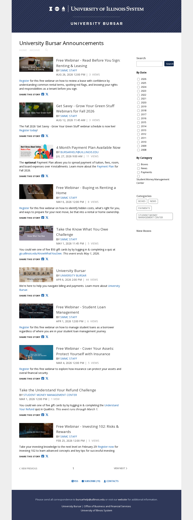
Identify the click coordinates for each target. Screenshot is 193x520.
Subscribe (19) (92, 481)
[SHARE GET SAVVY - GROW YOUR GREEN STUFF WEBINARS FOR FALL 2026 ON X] (46, 136)
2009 (143, 145)
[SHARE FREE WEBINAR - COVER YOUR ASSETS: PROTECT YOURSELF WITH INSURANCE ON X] (46, 378)
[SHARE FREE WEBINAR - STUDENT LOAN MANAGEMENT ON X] (46, 337)
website (122, 499)
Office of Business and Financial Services (108, 506)
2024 (143, 87)
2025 (143, 83)
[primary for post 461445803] (36, 274)
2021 (143, 98)
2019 (143, 106)
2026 (143, 79)
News (144, 168)
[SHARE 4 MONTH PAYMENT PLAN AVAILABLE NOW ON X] (46, 176)
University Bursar (71, 270)
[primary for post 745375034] (36, 151)
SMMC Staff (68, 70)
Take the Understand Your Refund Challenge (57, 390)
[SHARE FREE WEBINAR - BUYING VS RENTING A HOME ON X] (46, 217)
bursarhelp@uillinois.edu (90, 499)
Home (23, 50)
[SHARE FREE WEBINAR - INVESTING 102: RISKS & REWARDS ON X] (46, 456)
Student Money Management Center (50, 395)
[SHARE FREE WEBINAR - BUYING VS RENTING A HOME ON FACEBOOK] (42, 217)
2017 (143, 114)
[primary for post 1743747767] (36, 191)
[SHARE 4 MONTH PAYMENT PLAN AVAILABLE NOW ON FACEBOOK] (42, 176)
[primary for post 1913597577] (36, 430)
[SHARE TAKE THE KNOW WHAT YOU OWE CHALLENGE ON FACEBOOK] (42, 259)
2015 (143, 122)
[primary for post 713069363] (36, 64)
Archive (35, 50)
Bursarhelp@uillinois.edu (79, 152)
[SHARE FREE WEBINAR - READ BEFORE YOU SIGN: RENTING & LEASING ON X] (46, 94)
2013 (143, 130)
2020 (143, 102)
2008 (143, 149)
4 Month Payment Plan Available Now (88, 147)
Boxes (144, 164)
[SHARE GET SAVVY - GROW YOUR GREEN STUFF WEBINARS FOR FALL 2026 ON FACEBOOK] (42, 136)
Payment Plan (105, 166)
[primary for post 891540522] (36, 352)
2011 (143, 138)
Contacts (112, 481)
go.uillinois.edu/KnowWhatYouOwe (40, 253)
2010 (143, 142)
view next (120, 468)
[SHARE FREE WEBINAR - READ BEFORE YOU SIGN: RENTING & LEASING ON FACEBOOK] (42, 94)
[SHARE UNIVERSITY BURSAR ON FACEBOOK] (42, 295)
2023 (143, 90)
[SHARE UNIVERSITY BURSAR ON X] (46, 295)
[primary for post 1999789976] (36, 109)
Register (24, 80)
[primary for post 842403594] (36, 311)
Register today (28, 130)
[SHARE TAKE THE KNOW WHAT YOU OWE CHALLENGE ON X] (46, 259)
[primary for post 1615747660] (36, 233)
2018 (143, 110)
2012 (143, 134)
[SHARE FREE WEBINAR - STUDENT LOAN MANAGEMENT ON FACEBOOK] (42, 337)
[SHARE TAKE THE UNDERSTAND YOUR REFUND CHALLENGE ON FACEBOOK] (42, 415)
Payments (146, 172)
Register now (106, 446)
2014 (143, 126)
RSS (76, 481)
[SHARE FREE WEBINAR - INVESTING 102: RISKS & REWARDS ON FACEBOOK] (42, 456)
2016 (143, 118)
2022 (143, 94)
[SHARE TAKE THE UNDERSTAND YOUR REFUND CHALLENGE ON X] (46, 415)
